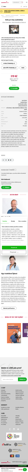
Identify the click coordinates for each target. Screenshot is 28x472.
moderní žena (24, 102)
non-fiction (24, 100)
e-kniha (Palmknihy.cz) (9, 63)
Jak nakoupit (4, 395)
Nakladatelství (4, 417)
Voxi (26, 121)
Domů (2, 15)
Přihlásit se (22, 379)
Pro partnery (4, 422)
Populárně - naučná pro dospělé (12, 15)
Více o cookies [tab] (22, 221)
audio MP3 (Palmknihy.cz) (9, 68)
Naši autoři (3, 392)
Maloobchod (4, 419)
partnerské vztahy (22, 104)
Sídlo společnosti (5, 409)
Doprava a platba (5, 397)
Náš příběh (3, 415)
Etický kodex (18, 419)
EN (26, 2)
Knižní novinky (19, 390)
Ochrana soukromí (20, 395)
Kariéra (17, 417)
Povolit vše (14, 247)
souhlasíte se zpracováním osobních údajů (11, 375)
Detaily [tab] (13, 221)
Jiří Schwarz (9, 107)
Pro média (3, 424)
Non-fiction (22, 15)
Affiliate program (19, 393)
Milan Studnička (6, 22)
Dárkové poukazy (20, 392)
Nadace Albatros (19, 421)
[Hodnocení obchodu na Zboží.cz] (6, 444)
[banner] (8, 2)
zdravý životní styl (22, 105)
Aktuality (3, 390)
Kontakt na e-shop (5, 407)
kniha (22, 68)
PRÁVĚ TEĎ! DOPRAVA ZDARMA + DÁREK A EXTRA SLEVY (14, 11)
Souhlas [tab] (4, 221)
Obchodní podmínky (5, 393)
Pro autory (3, 421)
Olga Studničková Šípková (19, 22)
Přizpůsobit (13, 252)
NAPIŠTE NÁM (23, 465)
